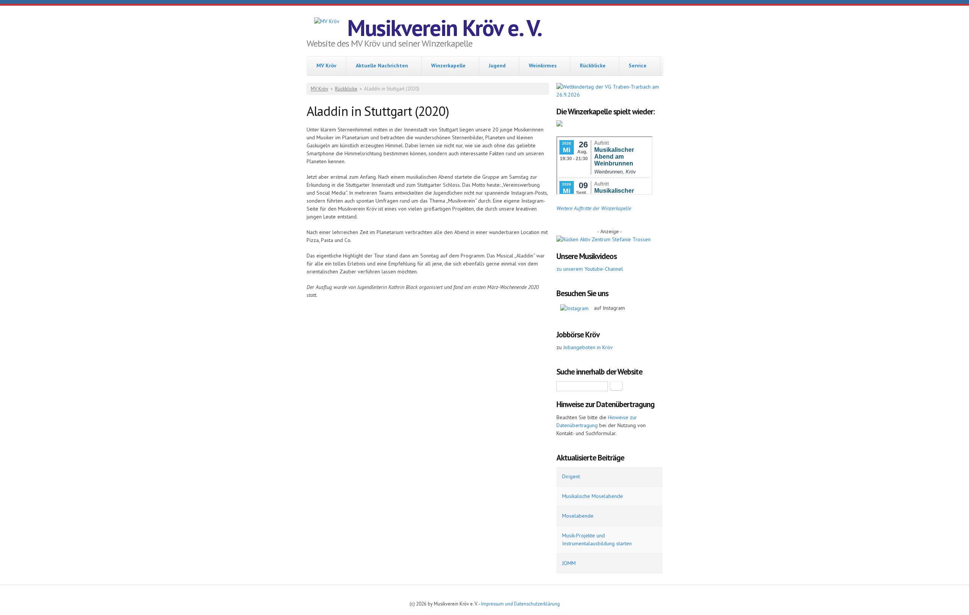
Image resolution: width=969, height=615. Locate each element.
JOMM (569, 563)
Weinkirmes (543, 65)
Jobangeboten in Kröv (588, 347)
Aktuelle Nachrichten (382, 65)
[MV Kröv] (327, 21)
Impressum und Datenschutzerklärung (520, 604)
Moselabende (578, 515)
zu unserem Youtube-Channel (589, 268)
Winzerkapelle (448, 65)
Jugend (497, 65)
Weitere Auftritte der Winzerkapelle (593, 208)
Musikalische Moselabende (592, 496)
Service (638, 65)
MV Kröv (326, 65)
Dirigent (571, 476)
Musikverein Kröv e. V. (444, 27)
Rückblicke (593, 65)
